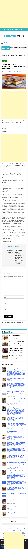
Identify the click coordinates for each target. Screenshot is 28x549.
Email (5, 303)
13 (14, 530)
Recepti (4, 61)
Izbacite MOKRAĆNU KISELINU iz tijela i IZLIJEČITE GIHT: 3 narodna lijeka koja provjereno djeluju (15, 418)
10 (3, 530)
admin (5, 71)
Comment (6, 280)
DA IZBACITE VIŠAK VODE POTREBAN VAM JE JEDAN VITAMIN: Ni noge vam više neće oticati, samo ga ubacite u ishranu (16, 443)
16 (24, 530)
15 (21, 530)
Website (5, 309)
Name (5, 297)
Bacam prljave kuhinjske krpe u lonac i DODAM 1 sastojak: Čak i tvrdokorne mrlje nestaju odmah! (16, 488)
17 (3, 533)
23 (24, 533)
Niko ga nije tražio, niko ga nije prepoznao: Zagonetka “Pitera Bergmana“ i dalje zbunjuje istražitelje (16, 501)
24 (3, 535)
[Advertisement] (14, 540)
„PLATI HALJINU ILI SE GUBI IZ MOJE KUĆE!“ (16, 493)
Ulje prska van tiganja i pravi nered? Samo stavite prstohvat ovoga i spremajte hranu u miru (16, 507)
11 (7, 530)
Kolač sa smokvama (14, 335)
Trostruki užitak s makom (16, 355)
